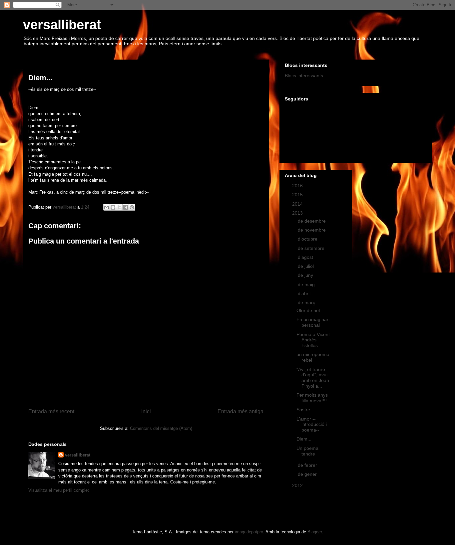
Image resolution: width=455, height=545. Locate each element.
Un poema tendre (307, 451)
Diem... (303, 439)
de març (307, 302)
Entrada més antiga (240, 411)
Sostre (303, 409)
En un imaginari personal (312, 322)
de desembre (312, 221)
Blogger (314, 531)
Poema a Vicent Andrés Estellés (313, 340)
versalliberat (62, 24)
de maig (307, 284)
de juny (306, 275)
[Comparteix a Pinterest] (132, 207)
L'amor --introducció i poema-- (311, 424)
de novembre (312, 230)
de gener (308, 474)
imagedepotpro (249, 531)
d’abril (305, 293)
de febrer (308, 465)
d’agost (306, 257)
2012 (298, 485)
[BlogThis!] (113, 207)
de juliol (306, 266)
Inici (146, 411)
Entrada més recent (51, 411)
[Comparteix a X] (119, 207)
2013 (298, 213)
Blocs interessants (304, 75)
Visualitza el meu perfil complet (58, 490)
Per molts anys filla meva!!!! (312, 397)
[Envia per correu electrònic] (106, 207)
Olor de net (308, 310)
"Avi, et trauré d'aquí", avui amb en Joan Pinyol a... (312, 378)
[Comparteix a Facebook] (125, 207)
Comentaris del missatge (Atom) (161, 428)
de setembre (312, 248)
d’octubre (308, 239)
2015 (298, 194)
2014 (298, 204)
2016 (298, 185)
